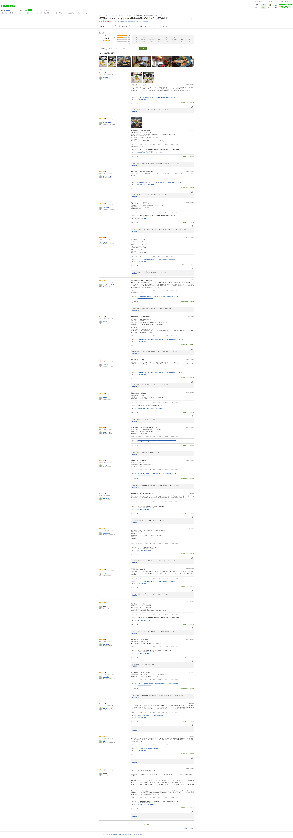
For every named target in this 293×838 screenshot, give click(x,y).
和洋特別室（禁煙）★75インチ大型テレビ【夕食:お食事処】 (150, 153)
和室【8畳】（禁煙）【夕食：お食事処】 (146, 184)
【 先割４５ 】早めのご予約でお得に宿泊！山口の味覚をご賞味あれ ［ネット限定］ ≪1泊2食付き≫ (158, 683)
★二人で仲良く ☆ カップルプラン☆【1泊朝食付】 (148, 748)
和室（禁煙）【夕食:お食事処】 (144, 509)
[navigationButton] (191, 60)
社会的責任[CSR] (123, 834)
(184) (133, 26)
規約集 (135, 834)
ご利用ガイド (260, 1)
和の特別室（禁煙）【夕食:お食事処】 (145, 298)
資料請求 (140, 834)
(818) (153, 26)
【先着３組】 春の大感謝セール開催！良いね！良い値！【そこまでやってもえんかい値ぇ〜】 (156, 440)
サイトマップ (267, 1)
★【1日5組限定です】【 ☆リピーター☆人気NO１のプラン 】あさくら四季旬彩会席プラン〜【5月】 (158, 296)
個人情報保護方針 (113, 834)
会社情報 (105, 834)
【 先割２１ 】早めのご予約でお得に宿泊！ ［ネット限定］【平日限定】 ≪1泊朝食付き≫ (156, 259)
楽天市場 (281, 1)
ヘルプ (254, 1)
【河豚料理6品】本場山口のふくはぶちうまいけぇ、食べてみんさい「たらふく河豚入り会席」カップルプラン (160, 339)
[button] (103, 61)
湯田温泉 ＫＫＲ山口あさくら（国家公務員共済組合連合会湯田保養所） (134, 18)
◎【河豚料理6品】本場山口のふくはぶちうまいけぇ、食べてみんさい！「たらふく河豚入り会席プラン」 (159, 182)
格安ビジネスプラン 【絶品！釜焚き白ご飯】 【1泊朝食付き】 (150, 715)
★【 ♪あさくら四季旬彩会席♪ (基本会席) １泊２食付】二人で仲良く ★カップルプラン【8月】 (156, 97)
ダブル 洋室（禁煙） (142, 99)
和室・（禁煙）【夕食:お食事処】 (144, 475)
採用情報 (130, 834)
